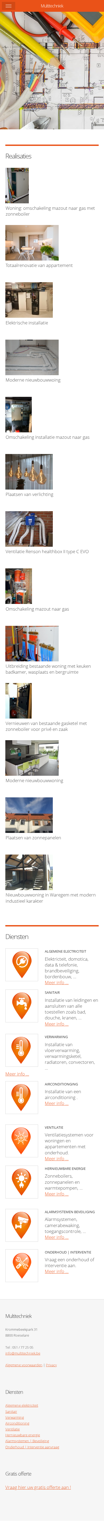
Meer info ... (57, 982)
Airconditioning (17, 1423)
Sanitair (11, 1411)
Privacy (51, 1365)
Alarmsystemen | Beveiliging (27, 1440)
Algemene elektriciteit (21, 1405)
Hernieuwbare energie (22, 1435)
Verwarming (14, 1417)
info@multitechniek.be (22, 1353)
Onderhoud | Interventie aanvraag (32, 1447)
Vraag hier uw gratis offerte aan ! (38, 1487)
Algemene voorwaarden (23, 1365)
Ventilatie (12, 1429)
